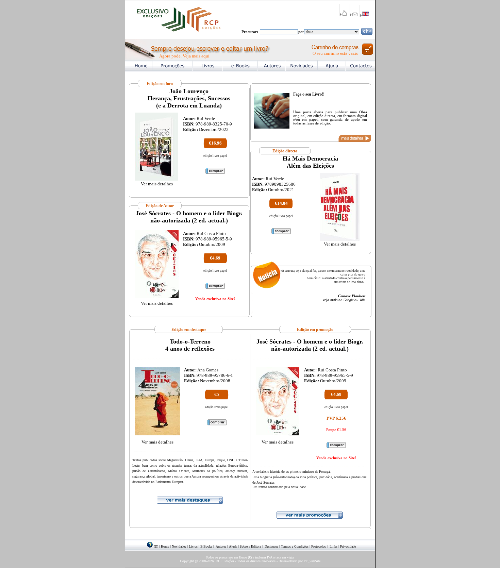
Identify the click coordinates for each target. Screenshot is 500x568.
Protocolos (318, 546)
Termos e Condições (295, 546)
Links (333, 546)
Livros (193, 546)
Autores (221, 546)
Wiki (362, 300)
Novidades (179, 546)
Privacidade (348, 546)
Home (165, 546)
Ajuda (233, 546)
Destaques (271, 546)
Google (348, 300)
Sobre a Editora (250, 546)
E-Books (206, 546)
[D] (156, 546)
